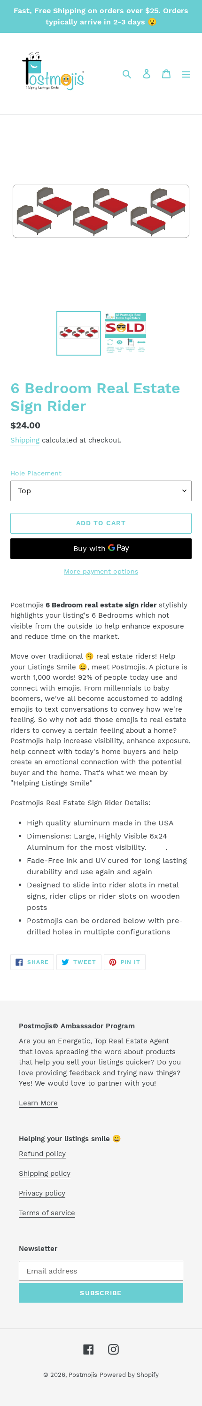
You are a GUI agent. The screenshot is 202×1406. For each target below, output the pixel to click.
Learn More (38, 1103)
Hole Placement (36, 473)
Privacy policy (42, 1193)
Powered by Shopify (129, 1374)
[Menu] (186, 73)
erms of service (48, 1213)
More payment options (101, 571)
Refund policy (42, 1154)
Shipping (24, 440)
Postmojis (83, 1374)
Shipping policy (44, 1173)
